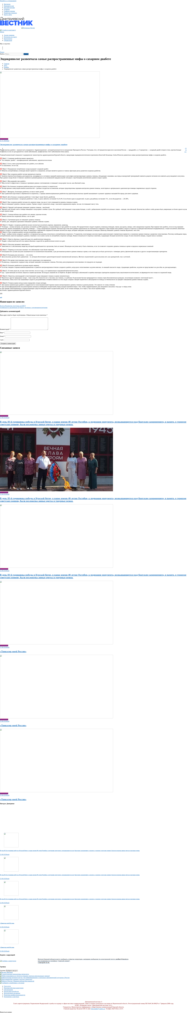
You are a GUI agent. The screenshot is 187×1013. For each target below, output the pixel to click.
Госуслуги (7, 986)
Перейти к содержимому (8, 1)
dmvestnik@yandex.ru (98, 1009)
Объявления (8, 40)
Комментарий (5, 329)
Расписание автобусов (11, 991)
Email (2, 336)
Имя (2, 333)
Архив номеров (9, 35)
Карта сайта (8, 14)
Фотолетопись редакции (12, 993)
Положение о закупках (11, 997)
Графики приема (9, 11)
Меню (2, 32)
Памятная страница (10, 13)
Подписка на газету (10, 37)
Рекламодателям (9, 7)
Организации (8, 990)
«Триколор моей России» (13, 651)
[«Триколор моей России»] (93, 912)
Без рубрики (4, 139)
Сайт (1, 340)
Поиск (2, 52)
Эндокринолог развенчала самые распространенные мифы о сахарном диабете (33, 145)
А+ (185, 152)
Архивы (2, 970)
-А (186, 148)
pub (8, 141)
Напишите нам (9, 6)
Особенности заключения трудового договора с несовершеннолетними (23, 307)
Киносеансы (8, 39)
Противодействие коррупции (13, 988)
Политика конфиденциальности (14, 995)
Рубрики (7, 9)
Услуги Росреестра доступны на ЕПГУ (13, 306)
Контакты (7, 4)
